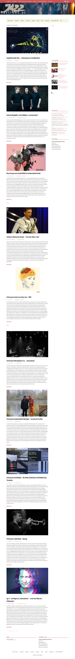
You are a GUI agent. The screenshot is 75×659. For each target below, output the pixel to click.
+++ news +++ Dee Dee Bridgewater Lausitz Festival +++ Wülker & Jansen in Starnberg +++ (63, 81)
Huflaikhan (17, 60)
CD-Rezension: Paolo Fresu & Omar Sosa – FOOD (19, 297)
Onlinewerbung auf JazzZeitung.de (24, 1)
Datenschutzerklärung (42, 1)
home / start (10, 20)
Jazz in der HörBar (45, 53)
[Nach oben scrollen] (73, 657)
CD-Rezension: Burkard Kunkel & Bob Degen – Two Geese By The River (25, 419)
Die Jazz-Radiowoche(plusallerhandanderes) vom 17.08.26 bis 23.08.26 (63, 87)
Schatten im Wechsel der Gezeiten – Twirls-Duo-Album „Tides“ (23, 237)
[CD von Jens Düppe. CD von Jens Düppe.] (27, 568)
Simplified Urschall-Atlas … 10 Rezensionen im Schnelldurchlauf (23, 58)
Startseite (9, 1)
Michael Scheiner (21, 239)
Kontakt (34, 1)
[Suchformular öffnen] (61, 20)
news (42, 20)
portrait (27, 20)
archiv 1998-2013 (54, 20)
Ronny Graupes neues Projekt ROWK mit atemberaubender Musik (23, 173)
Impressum (50, 1)
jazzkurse (47, 20)
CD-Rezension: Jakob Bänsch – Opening (17, 539)
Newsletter (14, 1)
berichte (17, 20)
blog (38, 20)
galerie (33, 20)
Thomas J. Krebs (19, 363)
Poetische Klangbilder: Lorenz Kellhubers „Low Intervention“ (22, 115)
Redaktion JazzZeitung (22, 117)
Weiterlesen (9, 82)
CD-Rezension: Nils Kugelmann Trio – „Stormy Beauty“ (21, 361)
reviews (22, 20)
